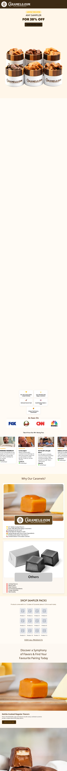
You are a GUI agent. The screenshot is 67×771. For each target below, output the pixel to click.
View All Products (33, 640)
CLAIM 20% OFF (59, 4)
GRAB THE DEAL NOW (33, 24)
